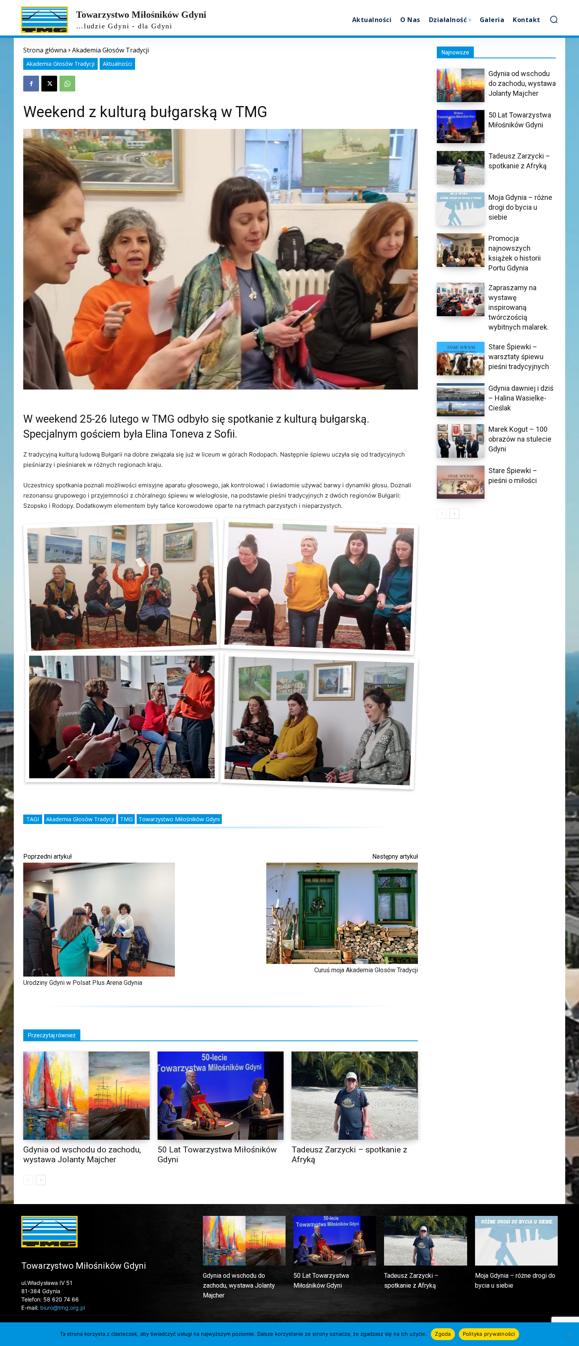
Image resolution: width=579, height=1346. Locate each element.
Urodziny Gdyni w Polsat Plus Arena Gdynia (82, 982)
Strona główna (45, 50)
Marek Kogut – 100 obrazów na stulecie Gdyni (519, 439)
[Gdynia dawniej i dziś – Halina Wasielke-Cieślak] (460, 400)
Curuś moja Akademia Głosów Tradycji (366, 970)
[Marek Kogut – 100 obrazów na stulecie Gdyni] (460, 441)
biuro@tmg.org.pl (62, 1307)
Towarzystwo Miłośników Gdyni (179, 819)
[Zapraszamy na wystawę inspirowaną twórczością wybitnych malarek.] (460, 299)
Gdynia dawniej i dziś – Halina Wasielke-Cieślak (520, 398)
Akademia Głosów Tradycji (110, 50)
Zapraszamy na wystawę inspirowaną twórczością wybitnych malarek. (518, 307)
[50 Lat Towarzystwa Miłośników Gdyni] (221, 1095)
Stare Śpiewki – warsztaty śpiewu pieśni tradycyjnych (518, 357)
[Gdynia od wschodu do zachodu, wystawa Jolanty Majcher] (86, 1095)
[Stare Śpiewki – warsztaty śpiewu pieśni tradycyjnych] (460, 358)
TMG (126, 819)
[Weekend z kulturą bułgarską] (122, 586)
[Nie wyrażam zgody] (569, 1334)
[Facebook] (31, 83)
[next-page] (41, 1180)
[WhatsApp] (67, 83)
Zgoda (443, 1334)
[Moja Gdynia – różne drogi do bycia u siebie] (460, 209)
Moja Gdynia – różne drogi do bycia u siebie (520, 207)
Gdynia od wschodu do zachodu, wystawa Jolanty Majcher (82, 1154)
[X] (49, 83)
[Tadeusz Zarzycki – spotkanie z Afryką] (354, 1095)
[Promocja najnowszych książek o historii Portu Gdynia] (460, 250)
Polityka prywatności (489, 1334)
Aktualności (117, 63)
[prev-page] (28, 1180)
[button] (553, 19)
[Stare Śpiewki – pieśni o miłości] (460, 482)
